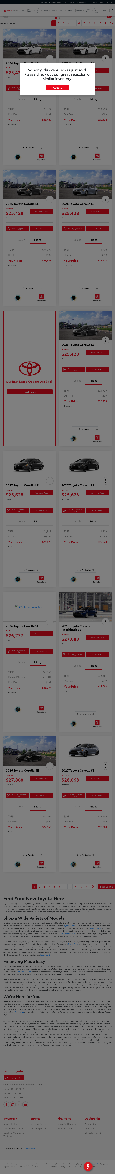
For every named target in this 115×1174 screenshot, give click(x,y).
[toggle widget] (88, 1166)
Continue (57, 87)
